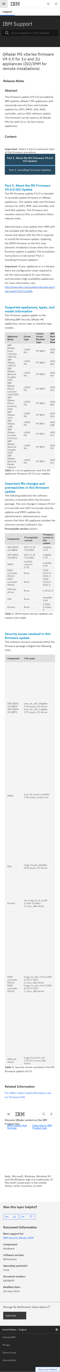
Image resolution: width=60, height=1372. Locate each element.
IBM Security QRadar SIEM (18, 1237)
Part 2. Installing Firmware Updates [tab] (30, 170)
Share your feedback (47, 1369)
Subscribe (11, 1315)
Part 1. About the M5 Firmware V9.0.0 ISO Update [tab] (30, 159)
